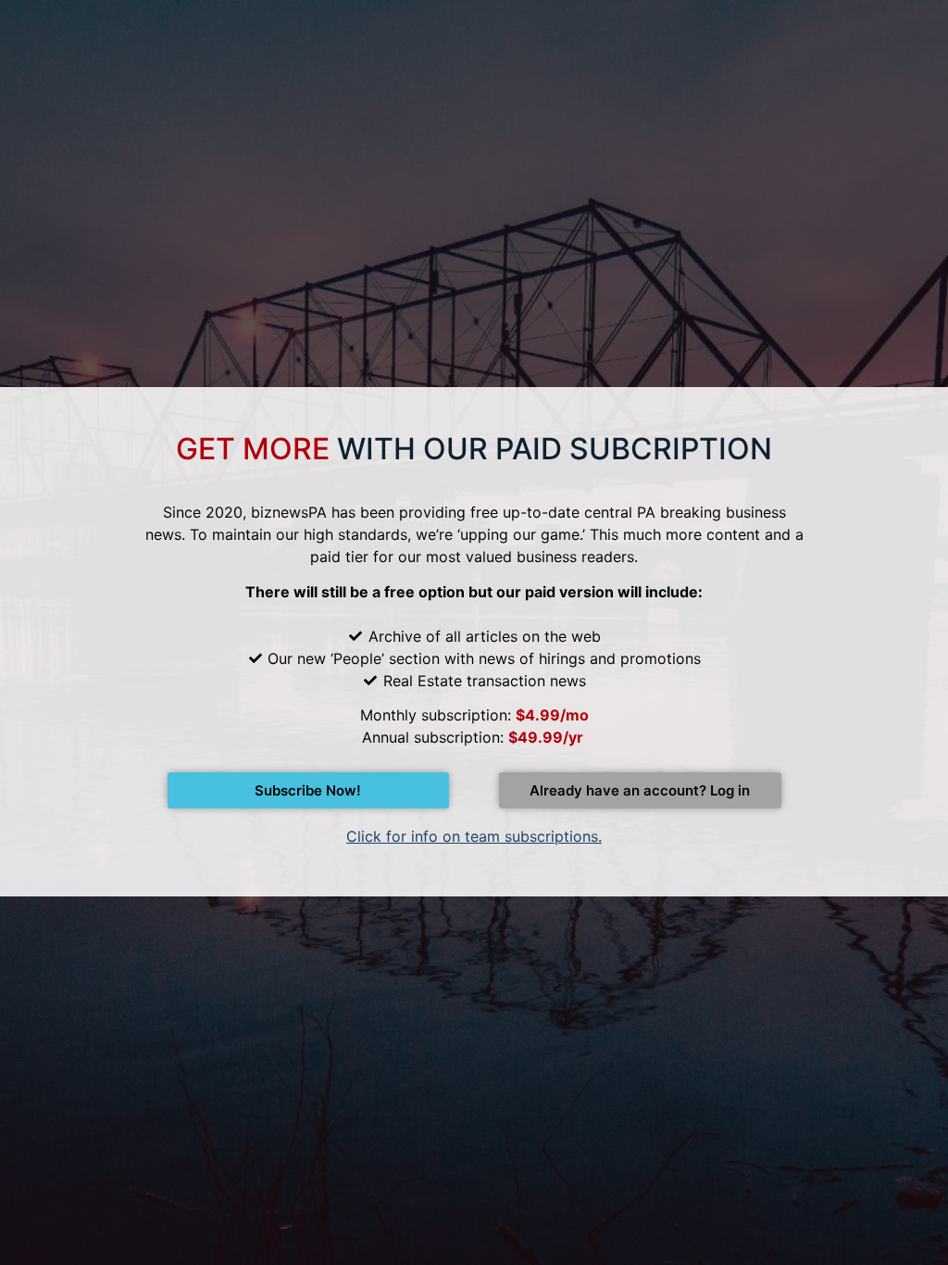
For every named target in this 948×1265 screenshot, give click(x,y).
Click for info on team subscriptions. (474, 836)
